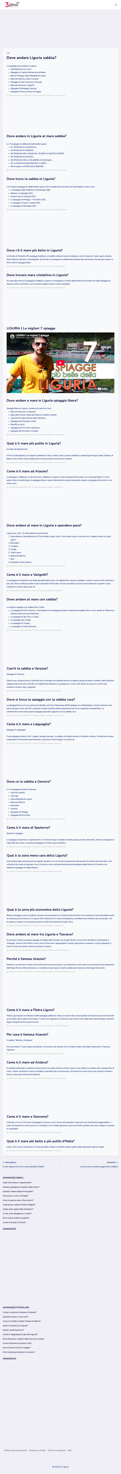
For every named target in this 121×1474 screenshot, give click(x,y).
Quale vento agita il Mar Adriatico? (18, 1209)
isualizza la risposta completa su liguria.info (47, 743)
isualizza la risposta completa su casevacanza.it (49, 434)
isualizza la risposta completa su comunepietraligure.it (51, 1026)
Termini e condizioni (56, 1450)
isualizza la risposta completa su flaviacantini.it (48, 1053)
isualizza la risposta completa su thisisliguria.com (49, 170)
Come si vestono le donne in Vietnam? (20, 1312)
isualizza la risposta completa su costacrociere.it (49, 95)
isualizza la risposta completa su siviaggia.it (47, 871)
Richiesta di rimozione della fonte (20, 95)
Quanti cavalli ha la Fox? (13, 1330)
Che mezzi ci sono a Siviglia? (15, 1196)
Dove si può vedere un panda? (16, 1218)
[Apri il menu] (116, 4)
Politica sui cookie (37, 1450)
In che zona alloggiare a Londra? (17, 1213)
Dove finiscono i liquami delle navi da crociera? (23, 1339)
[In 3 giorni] (12, 4)
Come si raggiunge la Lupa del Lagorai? (20, 1334)
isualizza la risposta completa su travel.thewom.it (49, 288)
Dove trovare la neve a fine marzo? (18, 1200)
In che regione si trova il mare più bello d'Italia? (23, 1165)
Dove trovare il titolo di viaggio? (17, 1347)
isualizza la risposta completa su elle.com (47, 1150)
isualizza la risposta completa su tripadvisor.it (48, 487)
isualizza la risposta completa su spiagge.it (47, 630)
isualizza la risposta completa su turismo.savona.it (49, 1078)
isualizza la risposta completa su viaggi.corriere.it (49, 266)
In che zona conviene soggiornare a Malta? (99, 1165)
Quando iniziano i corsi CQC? (15, 1317)
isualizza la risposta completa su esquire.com (48, 925)
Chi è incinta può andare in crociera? (19, 1352)
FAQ (8, 53)
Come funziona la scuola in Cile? (17, 1343)
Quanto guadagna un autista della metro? (21, 1187)
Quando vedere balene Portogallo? (18, 1191)
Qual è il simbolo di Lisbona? (15, 1325)
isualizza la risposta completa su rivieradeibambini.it (50, 210)
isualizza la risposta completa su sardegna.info (48, 715)
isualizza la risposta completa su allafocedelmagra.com (51, 950)
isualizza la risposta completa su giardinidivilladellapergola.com (54, 971)
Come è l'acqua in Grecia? (14, 1222)
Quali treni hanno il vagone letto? (17, 1182)
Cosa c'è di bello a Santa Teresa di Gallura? (22, 1321)
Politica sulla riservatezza (15, 1450)
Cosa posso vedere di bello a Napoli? (19, 1204)
